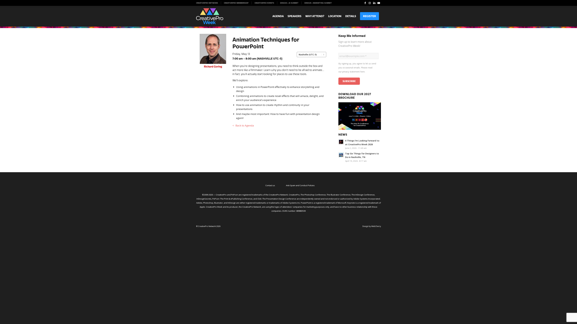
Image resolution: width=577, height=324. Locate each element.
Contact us (270, 185)
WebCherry (376, 226)
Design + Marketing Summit (318, 3)
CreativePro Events (264, 3)
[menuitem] (208, 3)
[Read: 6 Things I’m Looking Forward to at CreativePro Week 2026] (341, 142)
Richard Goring (213, 66)
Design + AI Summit (289, 3)
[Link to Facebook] (365, 3)
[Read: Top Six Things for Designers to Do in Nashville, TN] (341, 155)
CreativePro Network (207, 3)
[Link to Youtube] (378, 3)
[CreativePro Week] (209, 16)
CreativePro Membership (236, 3)
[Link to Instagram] (369, 3)
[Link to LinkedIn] (374, 3)
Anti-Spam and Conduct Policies (300, 185)
